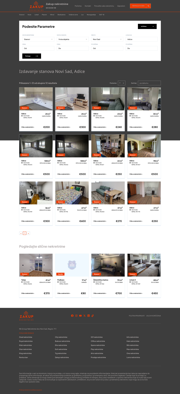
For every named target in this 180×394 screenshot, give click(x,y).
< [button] (20, 233)
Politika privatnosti (137, 316)
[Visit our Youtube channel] (80, 315)
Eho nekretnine (61, 345)
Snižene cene (73, 14)
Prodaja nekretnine (98, 357)
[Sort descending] (123, 83)
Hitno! (52, 14)
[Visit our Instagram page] (76, 315)
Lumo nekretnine (133, 357)
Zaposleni (121, 6)
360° (101, 14)
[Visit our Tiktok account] (92, 315)
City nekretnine (61, 337)
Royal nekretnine (26, 341)
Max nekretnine (133, 349)
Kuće (29, 14)
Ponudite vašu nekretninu (104, 6)
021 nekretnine (97, 337)
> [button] (28, 233)
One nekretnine (133, 353)
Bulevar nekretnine (62, 341)
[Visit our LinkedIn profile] (88, 315)
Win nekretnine (133, 345)
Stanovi (21, 14)
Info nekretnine (133, 337)
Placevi (44, 14)
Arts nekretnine (97, 353)
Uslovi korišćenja (153, 316)
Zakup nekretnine (62, 357)
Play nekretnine (97, 349)
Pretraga (27, 56)
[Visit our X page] (84, 315)
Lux (82, 14)
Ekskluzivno (61, 14)
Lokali (37, 14)
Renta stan (23, 357)
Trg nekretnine (60, 353)
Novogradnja (91, 14)
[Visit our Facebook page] (72, 315)
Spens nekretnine (98, 345)
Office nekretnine (98, 341)
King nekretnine (25, 353)
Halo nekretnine (133, 341)
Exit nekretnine (61, 349)
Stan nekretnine (25, 349)
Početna (78, 6)
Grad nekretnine (25, 337)
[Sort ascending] (119, 83)
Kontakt (88, 6)
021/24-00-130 (51, 8)
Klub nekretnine (25, 345)
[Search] (148, 6)
